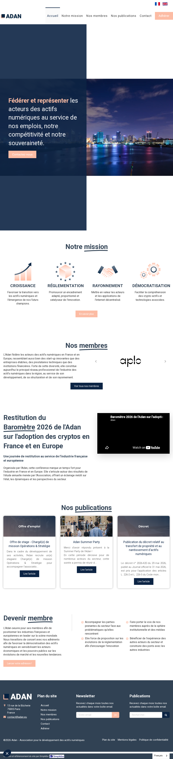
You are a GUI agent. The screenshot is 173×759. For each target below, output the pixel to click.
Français (158, 755)
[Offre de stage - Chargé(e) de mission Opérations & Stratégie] (29, 526)
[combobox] (161, 755)
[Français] (157, 3)
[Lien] (130, 361)
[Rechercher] (166, 715)
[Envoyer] (115, 715)
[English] (165, 3)
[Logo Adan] (11, 21)
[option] (130, 361)
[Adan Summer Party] (86, 526)
